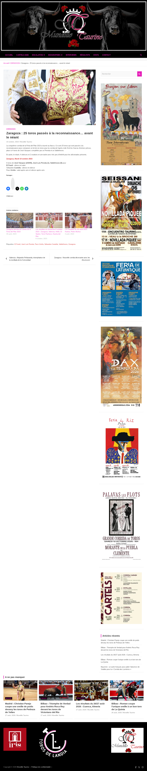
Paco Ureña (39, 244)
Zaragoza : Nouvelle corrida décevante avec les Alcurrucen (72, 259)
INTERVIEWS (71, 55)
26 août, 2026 (117, 712)
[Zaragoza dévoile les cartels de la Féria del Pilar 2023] (19, 220)
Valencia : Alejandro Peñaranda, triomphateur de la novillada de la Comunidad (27, 259)
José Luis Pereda (27, 244)
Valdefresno (63, 244)
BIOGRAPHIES (54, 55)
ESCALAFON (37, 55)
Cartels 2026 (22, 55)
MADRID (8, 698)
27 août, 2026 (10, 715)
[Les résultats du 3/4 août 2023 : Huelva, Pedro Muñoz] (78, 220)
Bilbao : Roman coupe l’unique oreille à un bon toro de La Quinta (127, 706)
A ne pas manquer (15, 677)
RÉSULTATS (85, 55)
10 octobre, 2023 (12, 142)
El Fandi (17, 244)
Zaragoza (71, 244)
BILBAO (44, 698)
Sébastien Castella (51, 244)
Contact (106, 55)
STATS (96, 55)
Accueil (9, 55)
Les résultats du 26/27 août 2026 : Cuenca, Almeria (120, 655)
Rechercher (139, 74)
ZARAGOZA (11, 129)
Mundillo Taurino (26, 142)
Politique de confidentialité (41, 767)
